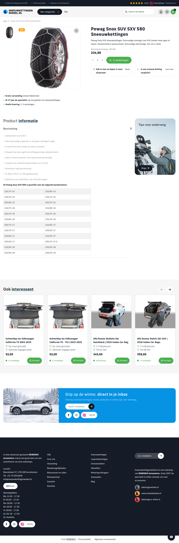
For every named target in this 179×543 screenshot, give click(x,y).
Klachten (51, 486)
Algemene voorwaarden (105, 539)
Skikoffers (95, 468)
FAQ (49, 454)
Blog (93, 481)
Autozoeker (96, 477)
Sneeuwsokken (98, 463)
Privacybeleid (84, 539)
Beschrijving (10, 128)
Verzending (52, 463)
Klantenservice (171, 3)
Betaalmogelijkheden (56, 468)
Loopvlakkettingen (99, 459)
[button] (170, 290)
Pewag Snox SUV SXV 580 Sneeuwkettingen (26, 21)
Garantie (51, 481)
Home (5, 21)
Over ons (51, 459)
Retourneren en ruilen (56, 472)
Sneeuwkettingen (99, 454)
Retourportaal (53, 477)
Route (11, 486)
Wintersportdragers (99, 472)
